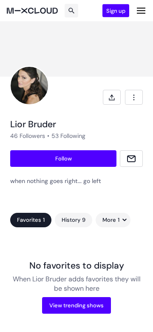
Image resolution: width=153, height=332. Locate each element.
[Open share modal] (112, 97)
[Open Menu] (141, 11)
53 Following (68, 136)
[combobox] (134, 97)
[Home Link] (32, 11)
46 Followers (27, 136)
